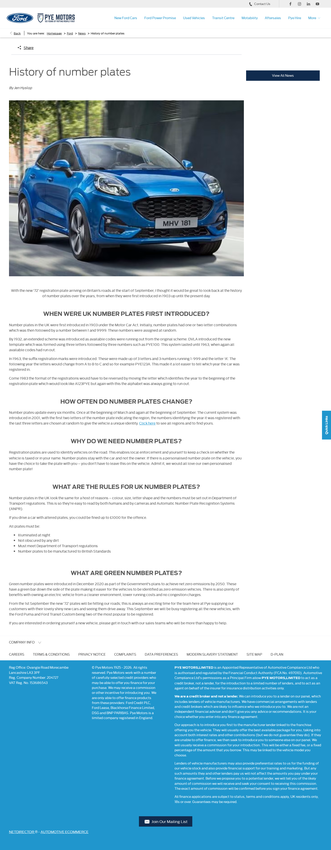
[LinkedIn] (308, 4)
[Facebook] (290, 4)
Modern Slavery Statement (212, 654)
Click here (147, 423)
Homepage (54, 33)
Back (17, 33)
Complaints (125, 654)
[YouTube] (317, 4)
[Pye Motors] (56, 17)
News (82, 33)
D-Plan (277, 654)
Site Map (254, 654)
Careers (16, 654)
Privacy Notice (92, 654)
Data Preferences (161, 654)
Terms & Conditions (51, 654)
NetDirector (22, 831)
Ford (70, 33)
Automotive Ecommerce (64, 831)
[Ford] (20, 18)
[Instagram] (299, 4)
